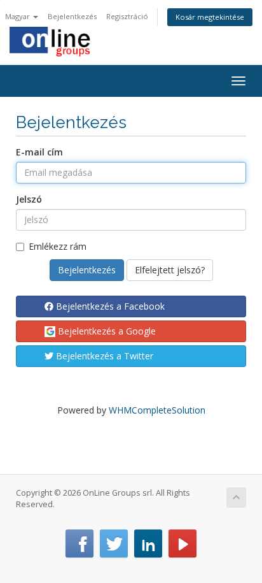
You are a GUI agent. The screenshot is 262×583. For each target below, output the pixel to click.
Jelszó (29, 199)
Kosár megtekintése (210, 17)
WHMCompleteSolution (157, 410)
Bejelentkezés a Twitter (103, 356)
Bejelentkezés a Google (105, 331)
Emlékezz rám (57, 246)
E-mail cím (39, 152)
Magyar (18, 16)
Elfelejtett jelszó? (170, 270)
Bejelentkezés (72, 16)
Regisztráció (127, 16)
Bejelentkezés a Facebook (109, 306)
